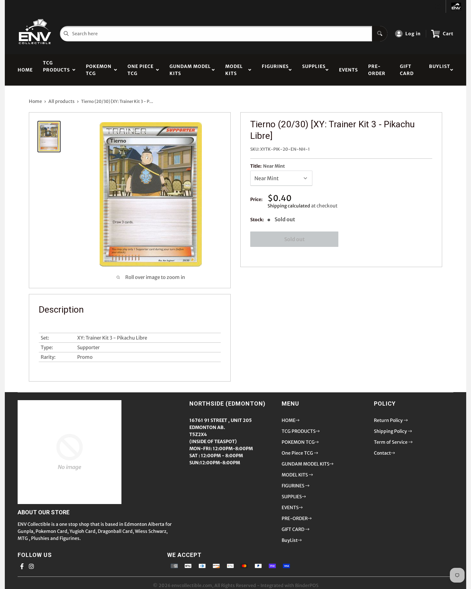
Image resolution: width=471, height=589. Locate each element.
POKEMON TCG (99, 69)
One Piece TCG (140, 69)
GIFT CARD (407, 69)
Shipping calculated (289, 206)
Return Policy (389, 420)
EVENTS (348, 70)
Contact (382, 453)
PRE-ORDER (376, 69)
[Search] (379, 33)
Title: (267, 166)
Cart (448, 34)
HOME (25, 70)
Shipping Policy (391, 431)
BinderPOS (306, 585)
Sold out (294, 239)
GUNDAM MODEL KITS (190, 69)
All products (61, 101)
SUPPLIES (314, 69)
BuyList (439, 69)
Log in (413, 34)
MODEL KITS (234, 69)
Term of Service (391, 442)
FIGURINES (275, 69)
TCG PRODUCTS (56, 70)
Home (35, 101)
